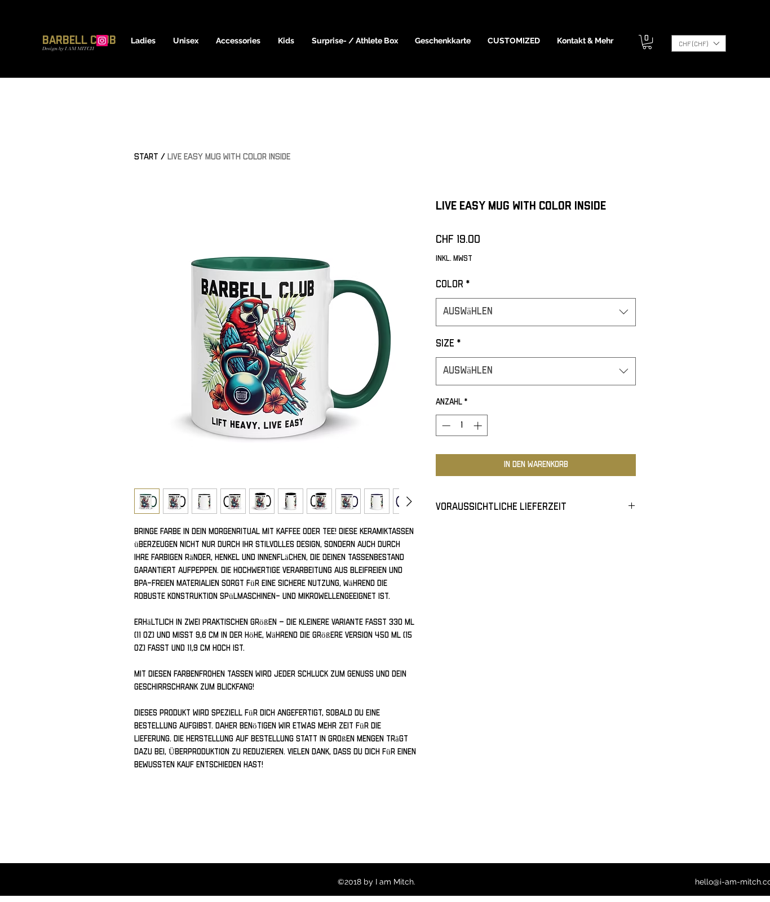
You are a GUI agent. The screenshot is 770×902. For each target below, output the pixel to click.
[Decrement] (445, 425)
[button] (143, 40)
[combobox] (536, 312)
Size (448, 343)
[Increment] (478, 425)
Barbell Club (79, 40)
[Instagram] (102, 40)
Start (146, 157)
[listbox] (698, 43)
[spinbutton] (462, 425)
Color (453, 284)
